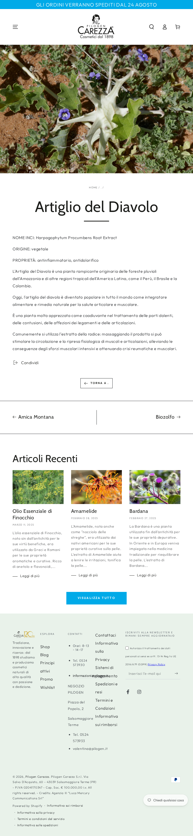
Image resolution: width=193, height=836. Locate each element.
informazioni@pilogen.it (90, 676)
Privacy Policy (156, 664)
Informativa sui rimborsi (65, 805)
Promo (46, 679)
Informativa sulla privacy (36, 812)
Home (93, 187)
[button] (151, 26)
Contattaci (105, 635)
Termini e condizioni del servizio (41, 819)
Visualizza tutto (96, 598)
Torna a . (99, 383)
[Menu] (15, 26)
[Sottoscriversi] (177, 673)
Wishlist (47, 687)
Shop (45, 646)
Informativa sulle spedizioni (37, 825)
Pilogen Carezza (37, 776)
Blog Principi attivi (47, 663)
